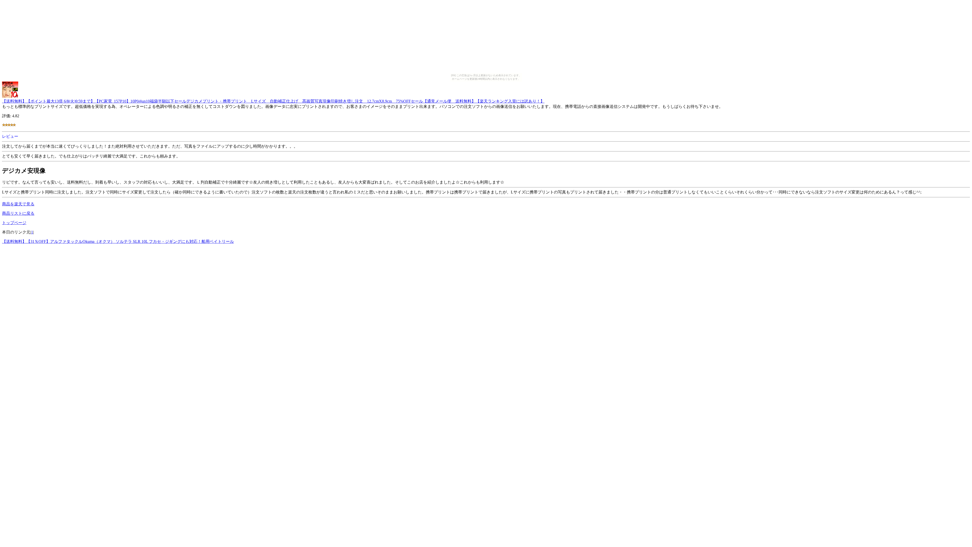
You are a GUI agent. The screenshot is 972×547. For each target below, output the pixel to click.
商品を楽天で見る (18, 204)
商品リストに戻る (18, 213)
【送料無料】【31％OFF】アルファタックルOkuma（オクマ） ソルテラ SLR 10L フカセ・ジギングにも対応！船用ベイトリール (118, 241)
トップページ (14, 223)
